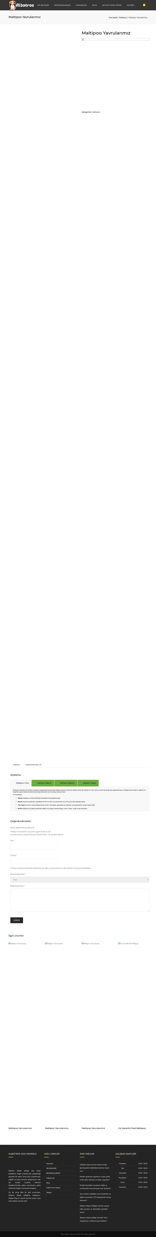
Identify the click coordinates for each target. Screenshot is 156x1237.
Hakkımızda (81, 5)
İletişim (130, 5)
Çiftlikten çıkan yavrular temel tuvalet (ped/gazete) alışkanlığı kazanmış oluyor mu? (94, 1168)
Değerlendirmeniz (17, 886)
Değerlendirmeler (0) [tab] (33, 765)
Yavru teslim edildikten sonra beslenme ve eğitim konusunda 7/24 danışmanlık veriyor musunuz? (95, 1197)
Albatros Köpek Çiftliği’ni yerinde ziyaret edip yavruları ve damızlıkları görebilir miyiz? (94, 1209)
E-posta (13, 855)
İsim (12, 840)
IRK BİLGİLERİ (43, 5)
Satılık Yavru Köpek (112, 5)
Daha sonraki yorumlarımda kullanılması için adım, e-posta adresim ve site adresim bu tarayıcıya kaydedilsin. (51, 868)
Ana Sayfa (113, 17)
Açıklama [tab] (16, 765)
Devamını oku (25, 1034)
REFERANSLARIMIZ (62, 5)
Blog (94, 5)
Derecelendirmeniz (17, 874)
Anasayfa (27, 5)
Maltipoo (123, 17)
